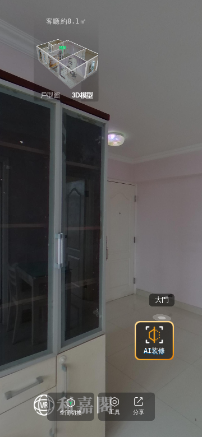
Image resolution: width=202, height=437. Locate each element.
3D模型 (82, 95)
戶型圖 (50, 95)
